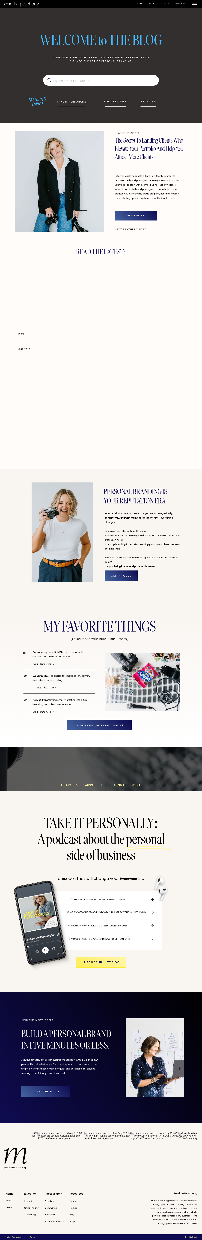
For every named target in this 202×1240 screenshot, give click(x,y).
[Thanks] (43, 292)
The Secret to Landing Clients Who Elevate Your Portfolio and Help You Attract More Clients (149, 149)
